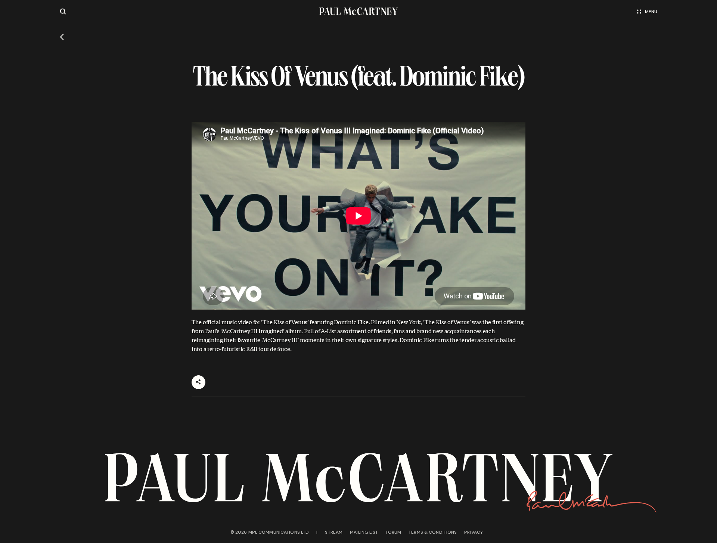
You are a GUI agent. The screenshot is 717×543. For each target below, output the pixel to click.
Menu (651, 12)
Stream (333, 532)
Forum (393, 532)
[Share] (198, 382)
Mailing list (364, 532)
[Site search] (63, 11)
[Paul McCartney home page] (358, 11)
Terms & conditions (433, 532)
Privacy (473, 532)
